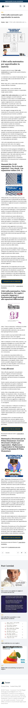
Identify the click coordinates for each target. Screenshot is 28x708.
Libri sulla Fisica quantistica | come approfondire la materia (10, 617)
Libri (7, 22)
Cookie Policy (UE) (15, 686)
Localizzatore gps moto (14, 547)
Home (3, 22)
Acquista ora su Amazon (12, 281)
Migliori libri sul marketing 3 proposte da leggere (12, 668)
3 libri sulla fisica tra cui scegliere (10, 643)
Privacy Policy (5, 686)
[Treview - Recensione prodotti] (5, 6)
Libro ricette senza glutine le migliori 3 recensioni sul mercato (12, 591)
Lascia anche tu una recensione (14, 1)
